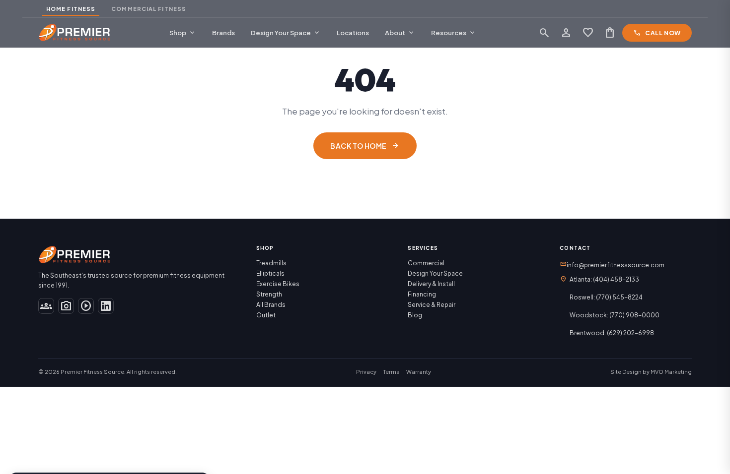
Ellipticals (270, 273)
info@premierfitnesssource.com (612, 264)
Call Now (657, 33)
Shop (182, 33)
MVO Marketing (671, 371)
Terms (391, 371)
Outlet (266, 315)
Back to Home (364, 145)
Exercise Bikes (277, 284)
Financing (422, 294)
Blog (415, 315)
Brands (223, 33)
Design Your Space (286, 33)
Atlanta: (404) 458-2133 (604, 279)
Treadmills (271, 263)
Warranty (418, 371)
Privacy (366, 371)
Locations (353, 33)
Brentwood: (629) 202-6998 (612, 333)
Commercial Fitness (148, 8)
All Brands (271, 304)
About (400, 33)
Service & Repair (431, 304)
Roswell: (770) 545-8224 (606, 297)
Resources (453, 33)
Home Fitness (70, 8)
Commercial (426, 263)
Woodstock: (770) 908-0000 (614, 315)
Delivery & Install (431, 284)
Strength (269, 294)
